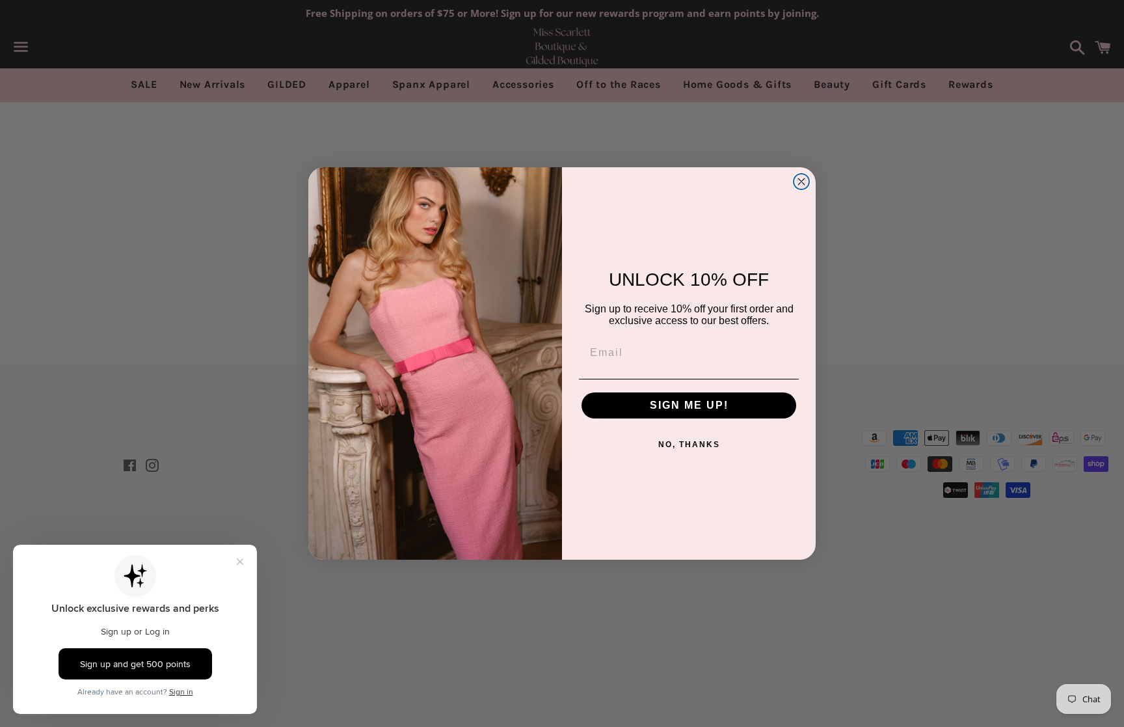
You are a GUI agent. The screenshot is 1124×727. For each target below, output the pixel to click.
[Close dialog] (801, 181)
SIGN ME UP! (689, 405)
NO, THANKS (689, 444)
